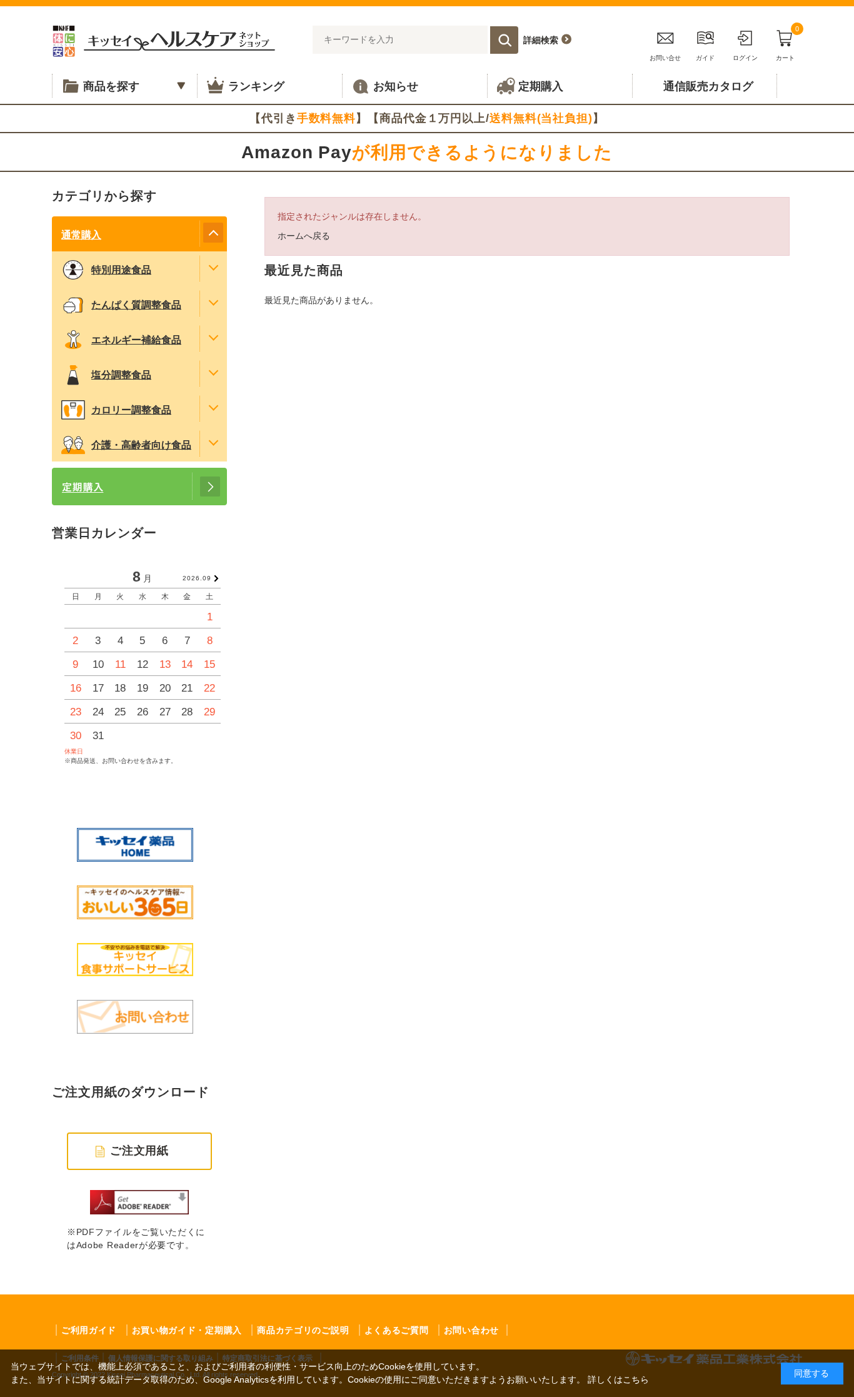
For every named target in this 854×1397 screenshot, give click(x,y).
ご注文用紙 (139, 1150)
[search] (504, 40)
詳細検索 (540, 40)
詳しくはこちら (618, 1379)
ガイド (705, 57)
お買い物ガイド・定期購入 (187, 1330)
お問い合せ (665, 57)
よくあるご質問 (396, 1330)
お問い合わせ (471, 1330)
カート (787, 43)
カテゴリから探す (104, 196)
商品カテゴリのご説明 (303, 1330)
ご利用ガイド (88, 1330)
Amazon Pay (427, 152)
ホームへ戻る (304, 236)
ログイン (745, 57)
